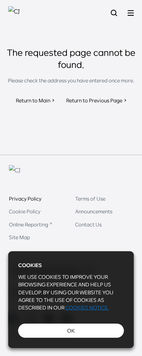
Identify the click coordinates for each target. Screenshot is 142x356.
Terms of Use (90, 198)
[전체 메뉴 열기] (130, 13)
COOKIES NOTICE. (87, 307)
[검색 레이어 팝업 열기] (114, 13)
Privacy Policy (25, 198)
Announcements (93, 211)
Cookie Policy (24, 211)
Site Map (19, 237)
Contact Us (88, 224)
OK (71, 330)
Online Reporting (28, 224)
